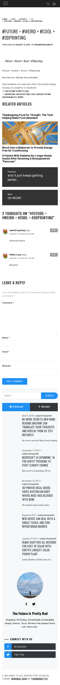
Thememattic (39, 679)
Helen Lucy (15, 254)
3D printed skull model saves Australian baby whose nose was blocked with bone (37, 494)
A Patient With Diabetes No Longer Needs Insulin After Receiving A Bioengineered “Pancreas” (27, 158)
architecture (23, 94)
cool (33, 94)
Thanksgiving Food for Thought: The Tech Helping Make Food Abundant (27, 116)
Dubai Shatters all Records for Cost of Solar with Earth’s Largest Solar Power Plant (39, 548)
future (47, 94)
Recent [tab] (45, 407)
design (40, 94)
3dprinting (10, 94)
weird (20, 97)
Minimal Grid (19, 679)
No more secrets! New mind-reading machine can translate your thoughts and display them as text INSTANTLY (39, 427)
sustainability (9, 97)
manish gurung (17, 230)
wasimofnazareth (43, 45)
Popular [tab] (17, 407)
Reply (53, 230)
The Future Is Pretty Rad (17, 91)
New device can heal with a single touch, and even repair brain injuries (38, 522)
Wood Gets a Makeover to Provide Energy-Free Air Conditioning (27, 149)
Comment (8, 302)
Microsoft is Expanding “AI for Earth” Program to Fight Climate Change (38, 461)
